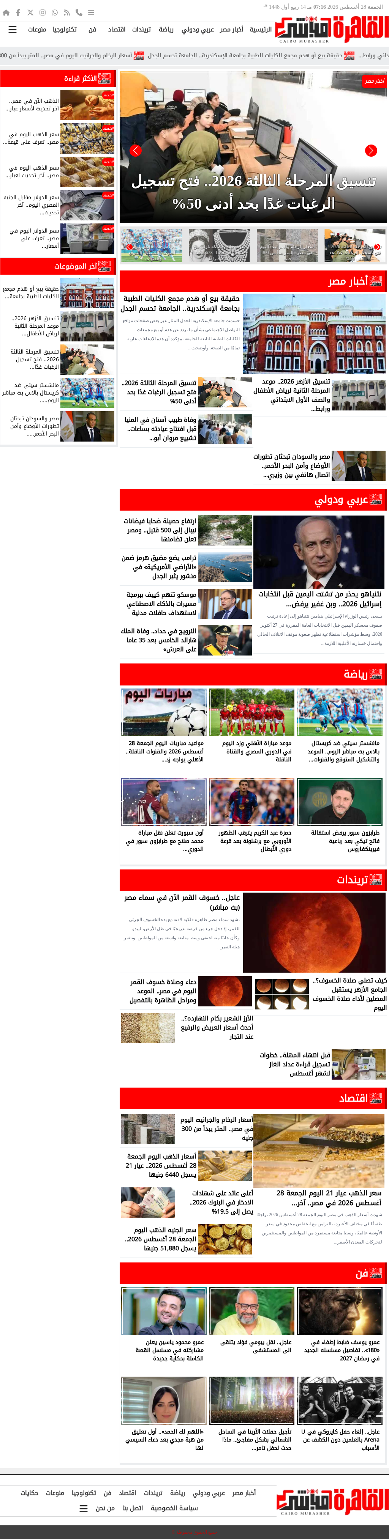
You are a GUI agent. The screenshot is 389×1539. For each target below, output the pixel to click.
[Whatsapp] (55, 12)
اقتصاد (117, 29)
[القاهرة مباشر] (332, 30)
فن (92, 29)
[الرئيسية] (6, 12)
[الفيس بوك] (18, 12)
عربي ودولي (198, 29)
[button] (136, 151)
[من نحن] (79, 12)
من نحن (105, 1508)
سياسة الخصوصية (174, 1508)
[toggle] (12, 30)
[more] (91, 12)
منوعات (37, 29)
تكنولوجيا (64, 29)
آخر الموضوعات (75, 266)
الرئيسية (261, 29)
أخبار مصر (232, 29)
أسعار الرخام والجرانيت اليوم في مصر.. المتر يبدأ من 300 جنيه (111, 55)
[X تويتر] (30, 12)
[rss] (67, 12)
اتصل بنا (132, 1508)
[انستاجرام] (42, 12)
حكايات (29, 1493)
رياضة (166, 29)
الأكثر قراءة (80, 78)
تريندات (141, 29)
